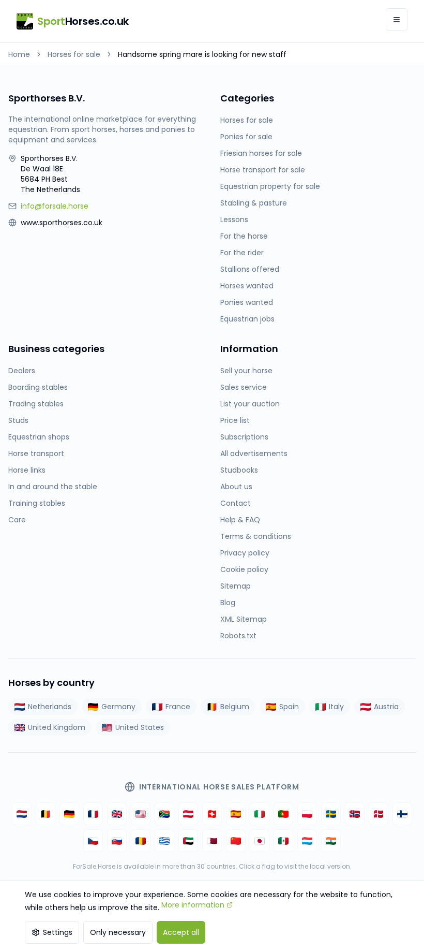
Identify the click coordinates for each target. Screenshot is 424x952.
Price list (235, 420)
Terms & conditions (255, 536)
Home (19, 54)
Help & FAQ (240, 520)
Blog (227, 602)
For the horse (244, 236)
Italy (336, 706)
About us (236, 486)
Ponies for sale (246, 136)
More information (192, 905)
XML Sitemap (243, 619)
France (177, 706)
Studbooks (239, 470)
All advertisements (253, 453)
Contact (235, 503)
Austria (386, 706)
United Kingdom (56, 727)
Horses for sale (74, 54)
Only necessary (118, 932)
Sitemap (235, 586)
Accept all (181, 932)
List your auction (250, 404)
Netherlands (49, 706)
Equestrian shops (38, 437)
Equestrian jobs (247, 319)
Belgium (234, 706)
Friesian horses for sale (261, 153)
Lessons (234, 219)
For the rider (242, 252)
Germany (118, 706)
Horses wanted (247, 286)
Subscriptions (244, 437)
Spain (289, 706)
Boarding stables (38, 387)
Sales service (243, 387)
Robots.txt (238, 636)
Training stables (36, 503)
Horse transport (36, 453)
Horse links (27, 470)
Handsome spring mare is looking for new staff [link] (202, 54)
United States (139, 727)
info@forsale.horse (54, 206)
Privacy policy (244, 553)
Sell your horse (246, 370)
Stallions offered (249, 269)
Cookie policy (244, 569)
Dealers (21, 370)
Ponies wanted (246, 302)
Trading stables (36, 404)
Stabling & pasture (253, 203)
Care (17, 520)
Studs (18, 420)
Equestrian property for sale (270, 186)
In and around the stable (52, 486)
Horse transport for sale (262, 170)
